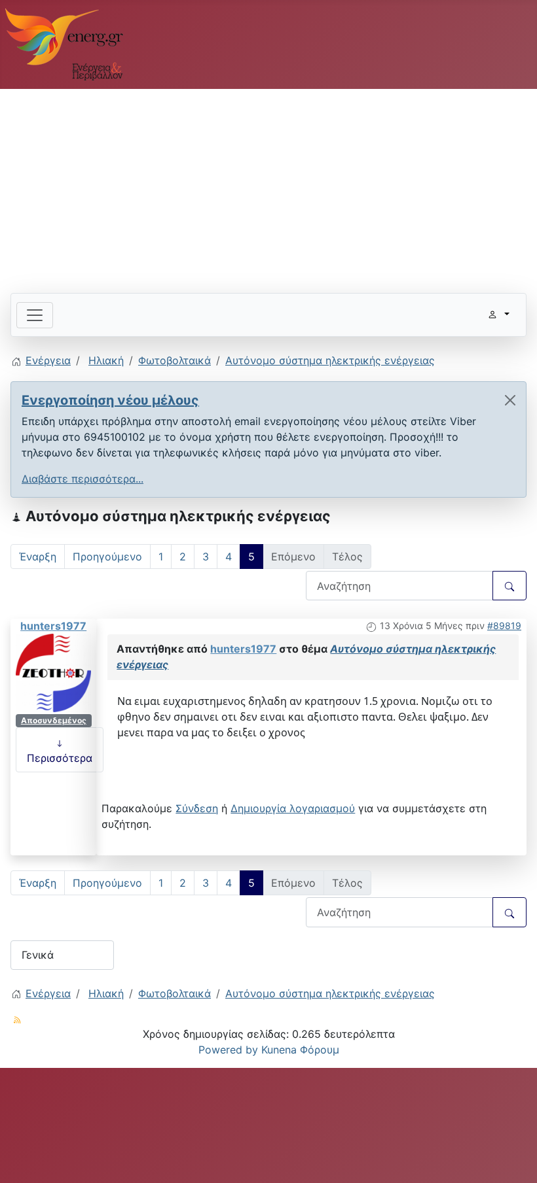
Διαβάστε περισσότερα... (82, 478)
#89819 (504, 625)
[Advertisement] (268, 185)
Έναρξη (37, 556)
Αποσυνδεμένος (53, 720)
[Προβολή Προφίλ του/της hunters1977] (53, 671)
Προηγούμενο (107, 556)
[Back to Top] (514, 1159)
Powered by (228, 1049)
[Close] (510, 400)
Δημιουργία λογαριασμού (293, 808)
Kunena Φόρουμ (300, 1049)
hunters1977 (53, 625)
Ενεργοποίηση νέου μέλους (110, 400)
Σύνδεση (197, 808)
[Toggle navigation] (34, 315)
